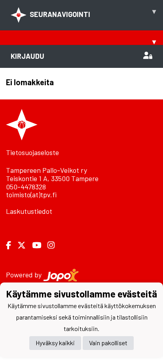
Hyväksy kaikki (55, 342)
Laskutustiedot (29, 211)
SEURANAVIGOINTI (93, 13)
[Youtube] (39, 245)
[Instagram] (54, 245)
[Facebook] (11, 245)
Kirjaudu (27, 56)
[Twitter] (24, 245)
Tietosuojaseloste (32, 152)
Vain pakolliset (108, 342)
